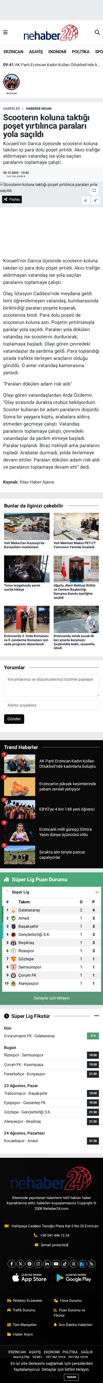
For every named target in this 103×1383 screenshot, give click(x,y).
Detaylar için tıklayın (51, 998)
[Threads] (74, 1264)
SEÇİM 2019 (78, 1357)
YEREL (37, 1357)
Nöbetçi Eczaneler (27, 1300)
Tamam (71, 1377)
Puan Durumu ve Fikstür (69, 1313)
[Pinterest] (29, 1264)
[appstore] (29, 1279)
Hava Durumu (71, 1300)
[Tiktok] (65, 1264)
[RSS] (91, 1264)
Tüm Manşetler (25, 1325)
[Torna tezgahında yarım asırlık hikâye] (27, 568)
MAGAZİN (21, 1357)
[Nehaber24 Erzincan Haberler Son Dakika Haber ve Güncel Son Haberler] (51, 32)
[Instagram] (38, 1264)
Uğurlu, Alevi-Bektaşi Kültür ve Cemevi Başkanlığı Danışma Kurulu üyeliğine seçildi (75, 591)
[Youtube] (56, 1264)
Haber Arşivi (23, 1334)
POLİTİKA (80, 51)
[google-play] (73, 1279)
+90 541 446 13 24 (54, 1235)
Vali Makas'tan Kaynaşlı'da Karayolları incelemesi (24, 545)
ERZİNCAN (13, 51)
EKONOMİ (57, 51)
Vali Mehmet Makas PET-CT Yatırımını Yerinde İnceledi (75, 545)
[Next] (82, 1264)
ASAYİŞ (36, 51)
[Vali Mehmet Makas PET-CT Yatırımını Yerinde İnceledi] (76, 526)
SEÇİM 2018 (55, 1357)
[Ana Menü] (5, 32)
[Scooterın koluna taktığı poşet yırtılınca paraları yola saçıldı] (51, 188)
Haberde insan (39, 108)
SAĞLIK (87, 1352)
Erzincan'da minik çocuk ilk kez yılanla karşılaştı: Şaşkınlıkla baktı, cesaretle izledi (74, 642)
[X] (20, 1264)
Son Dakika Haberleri (75, 1325)
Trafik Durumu (24, 1310)
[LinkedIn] (47, 1264)
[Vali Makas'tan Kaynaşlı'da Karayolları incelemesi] (27, 526)
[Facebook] (12, 1264)
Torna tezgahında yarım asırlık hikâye (22, 587)
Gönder (14, 718)
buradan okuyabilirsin (43, 1376)
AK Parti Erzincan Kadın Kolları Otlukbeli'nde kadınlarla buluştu (51, 64)
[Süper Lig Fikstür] (96, 1016)
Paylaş (14, 199)
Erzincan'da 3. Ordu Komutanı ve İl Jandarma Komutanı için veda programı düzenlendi (26, 640)
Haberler (11, 108)
